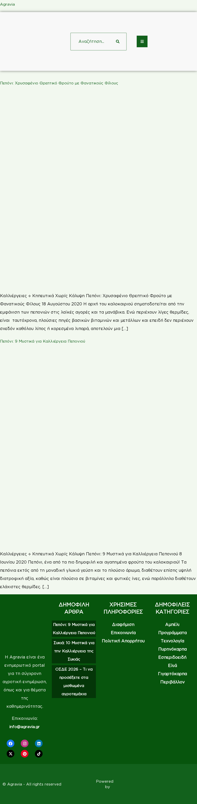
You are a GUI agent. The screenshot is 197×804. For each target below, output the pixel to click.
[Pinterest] (24, 754)
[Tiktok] (39, 754)
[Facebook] (10, 743)
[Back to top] (185, 792)
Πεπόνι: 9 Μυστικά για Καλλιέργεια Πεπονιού (42, 341)
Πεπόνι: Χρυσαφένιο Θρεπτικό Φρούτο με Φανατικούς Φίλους (59, 83)
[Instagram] (24, 743)
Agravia (7, 4)
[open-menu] (142, 41)
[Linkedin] (39, 743)
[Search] (118, 42)
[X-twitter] (10, 754)
